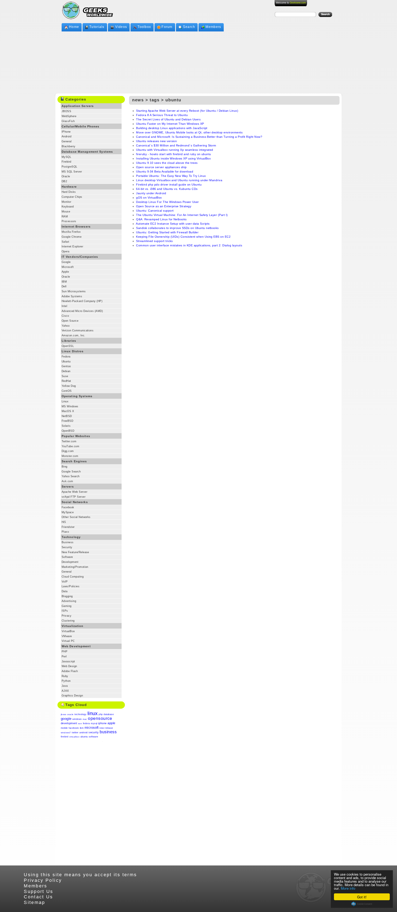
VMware (67, 636)
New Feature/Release (75, 552)
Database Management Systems (87, 151)
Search (189, 27)
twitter (75, 732)
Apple (65, 271)
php (101, 714)
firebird (64, 736)
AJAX (65, 690)
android (83, 732)
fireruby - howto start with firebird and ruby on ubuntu (173, 154)
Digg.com (68, 451)
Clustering (68, 620)
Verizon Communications (78, 330)
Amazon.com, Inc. (73, 335)
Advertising (69, 601)
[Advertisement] (198, 62)
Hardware (69, 186)
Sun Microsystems (74, 291)
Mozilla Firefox (71, 231)
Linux (65, 401)
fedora (86, 723)
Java (65, 685)
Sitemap (34, 902)
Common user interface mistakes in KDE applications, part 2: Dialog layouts (189, 245)
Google (66, 262)
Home (74, 27)
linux (92, 713)
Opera (65, 251)
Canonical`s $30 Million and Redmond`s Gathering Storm (176, 145)
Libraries (69, 340)
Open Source (70, 320)
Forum (166, 27)
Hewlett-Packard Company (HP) (82, 301)
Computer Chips (72, 196)
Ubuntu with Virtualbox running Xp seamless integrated (174, 149)
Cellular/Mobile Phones (80, 126)
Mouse (66, 211)
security (93, 732)
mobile (64, 728)
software (93, 736)
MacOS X (68, 411)
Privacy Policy (43, 880)
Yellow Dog (69, 385)
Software (67, 556)
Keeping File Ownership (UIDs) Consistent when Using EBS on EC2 (183, 236)
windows (77, 719)
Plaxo (65, 531)
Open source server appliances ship (161, 167)
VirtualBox (68, 631)
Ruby (65, 676)
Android (66, 136)
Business (68, 542)
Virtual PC (68, 640)
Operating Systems (77, 396)
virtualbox (74, 737)
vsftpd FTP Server (73, 496)
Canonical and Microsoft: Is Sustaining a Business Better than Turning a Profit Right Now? (199, 136)
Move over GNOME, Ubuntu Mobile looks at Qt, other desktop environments (189, 132)
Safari (65, 241)
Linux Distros (73, 351)
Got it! (362, 896)
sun (80, 723)
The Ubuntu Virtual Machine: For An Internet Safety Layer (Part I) (182, 215)
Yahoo (65, 325)
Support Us (38, 891)
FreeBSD (67, 420)
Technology (71, 537)
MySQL (66, 156)
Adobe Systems (72, 296)
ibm (82, 728)
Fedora (66, 356)
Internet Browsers (76, 226)
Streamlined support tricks (154, 241)
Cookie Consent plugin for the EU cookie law (362, 904)
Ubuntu (66, 361)
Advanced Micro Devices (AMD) (82, 311)
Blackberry (68, 146)
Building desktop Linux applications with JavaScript (171, 128)
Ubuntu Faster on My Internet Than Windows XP (170, 123)
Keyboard (68, 206)
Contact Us (38, 896)
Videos (121, 27)
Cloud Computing (73, 576)
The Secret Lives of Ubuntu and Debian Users (168, 119)
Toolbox (144, 27)
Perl (64, 656)
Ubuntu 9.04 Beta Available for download (164, 171)
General (67, 141)
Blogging (67, 596)
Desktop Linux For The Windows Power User (167, 202)
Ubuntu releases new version (156, 141)
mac (85, 719)
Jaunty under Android (151, 193)
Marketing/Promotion (75, 566)
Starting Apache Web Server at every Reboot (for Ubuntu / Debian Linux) (187, 110)
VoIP (65, 581)
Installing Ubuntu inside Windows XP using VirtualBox (173, 158)
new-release (106, 728)
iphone (102, 723)
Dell (64, 286)
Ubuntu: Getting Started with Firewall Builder (167, 232)
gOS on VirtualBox (149, 197)
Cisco (65, 315)
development (69, 723)
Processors (69, 221)
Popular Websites (76, 436)
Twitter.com (69, 441)
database (109, 714)
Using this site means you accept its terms (80, 874)
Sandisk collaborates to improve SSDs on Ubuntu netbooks (177, 228)
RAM (65, 216)
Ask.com (67, 481)
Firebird (66, 161)
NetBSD (67, 416)
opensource (100, 718)
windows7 (66, 732)
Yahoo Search (71, 476)
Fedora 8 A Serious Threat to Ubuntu (162, 115)
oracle (70, 714)
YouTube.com (70, 446)
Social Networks (75, 502)
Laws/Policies (70, 586)
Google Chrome (71, 236)
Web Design (69, 666)
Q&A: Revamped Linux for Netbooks (161, 219)
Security (67, 547)
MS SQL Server (72, 171)
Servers (68, 486)
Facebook (68, 507)
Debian (66, 371)
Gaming (67, 606)
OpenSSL (68, 346)
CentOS (67, 390)
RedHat (66, 380)
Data (65, 591)
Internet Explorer (72, 246)
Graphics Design (72, 695)
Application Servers (78, 106)
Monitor (66, 201)
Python (66, 680)
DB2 (64, 181)
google (66, 719)
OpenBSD (68, 430)
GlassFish (68, 121)
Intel (64, 306)
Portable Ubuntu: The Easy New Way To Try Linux (171, 175)
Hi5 (64, 522)
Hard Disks (69, 191)
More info (348, 888)
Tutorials (96, 27)
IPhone (66, 131)
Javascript (68, 661)
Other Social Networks (76, 517)
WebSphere (69, 116)
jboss (63, 714)
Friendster (68, 527)
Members (213, 27)
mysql (94, 723)
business (108, 732)
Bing (64, 466)
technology (80, 714)
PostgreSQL (69, 166)
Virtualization (73, 626)
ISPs (65, 610)
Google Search (71, 471)
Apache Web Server (74, 491)
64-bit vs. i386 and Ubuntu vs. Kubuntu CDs (166, 189)
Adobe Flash (70, 671)
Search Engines (74, 461)
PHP (64, 651)
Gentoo (66, 366)
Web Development (76, 646)
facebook (74, 728)
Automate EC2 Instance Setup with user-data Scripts (172, 223)
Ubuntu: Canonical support (154, 210)
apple (111, 723)
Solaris (66, 425)
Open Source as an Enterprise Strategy (163, 206)
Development (70, 561)
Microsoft (68, 266)
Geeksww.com (298, 2)
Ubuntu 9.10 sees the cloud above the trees (166, 162)
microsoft (92, 727)
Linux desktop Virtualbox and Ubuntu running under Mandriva (179, 180)
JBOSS (66, 111)
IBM (64, 281)
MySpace (68, 512)
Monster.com (70, 456)
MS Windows (70, 406)
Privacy (66, 615)
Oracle (66, 176)
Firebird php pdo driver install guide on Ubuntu (169, 184)
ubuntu (84, 736)
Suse (65, 376)
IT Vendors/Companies (80, 256)
